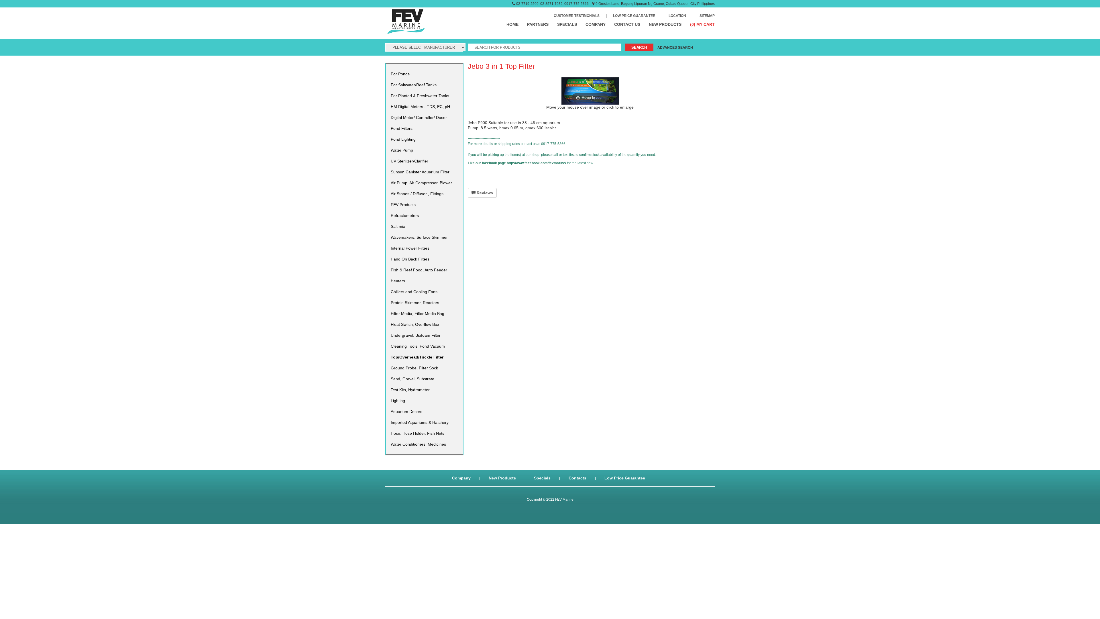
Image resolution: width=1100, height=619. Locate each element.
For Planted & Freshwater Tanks (420, 95)
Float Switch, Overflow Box (415, 324)
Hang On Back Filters (410, 259)
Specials (542, 478)
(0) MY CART (702, 24)
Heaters (398, 281)
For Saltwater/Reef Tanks (414, 85)
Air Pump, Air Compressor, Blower (421, 183)
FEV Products (403, 204)
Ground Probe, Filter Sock (414, 368)
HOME (512, 24)
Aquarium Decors (406, 411)
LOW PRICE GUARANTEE (634, 16)
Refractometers (405, 215)
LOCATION (677, 16)
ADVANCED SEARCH (675, 48)
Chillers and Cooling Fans (414, 291)
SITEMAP (707, 16)
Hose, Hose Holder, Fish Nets (417, 433)
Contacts (577, 478)
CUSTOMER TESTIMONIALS (577, 16)
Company (461, 478)
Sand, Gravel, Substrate (412, 379)
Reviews (484, 193)
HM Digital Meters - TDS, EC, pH (420, 106)
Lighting (398, 400)
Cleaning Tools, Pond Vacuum (418, 346)
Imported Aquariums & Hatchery (420, 422)
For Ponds (400, 74)
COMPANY (596, 24)
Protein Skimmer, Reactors (415, 302)
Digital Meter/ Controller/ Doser (419, 117)
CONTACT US (627, 24)
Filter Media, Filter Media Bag (417, 313)
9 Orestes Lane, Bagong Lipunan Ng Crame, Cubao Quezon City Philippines (655, 4)
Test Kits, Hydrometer (410, 389)
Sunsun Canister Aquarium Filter (420, 172)
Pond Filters (401, 128)
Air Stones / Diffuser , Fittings (417, 193)
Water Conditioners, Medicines (418, 444)
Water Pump (402, 150)
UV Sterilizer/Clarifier (409, 161)
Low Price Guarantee (624, 478)
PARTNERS (538, 24)
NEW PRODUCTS (665, 24)
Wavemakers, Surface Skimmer (419, 237)
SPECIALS (567, 24)
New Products (502, 478)
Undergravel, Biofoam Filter (416, 335)
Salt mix (398, 226)
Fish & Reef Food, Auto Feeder (419, 270)
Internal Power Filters (410, 248)
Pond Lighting (403, 139)
